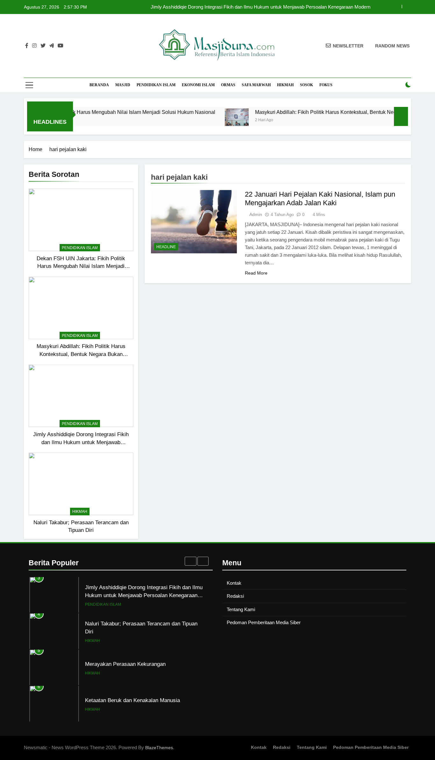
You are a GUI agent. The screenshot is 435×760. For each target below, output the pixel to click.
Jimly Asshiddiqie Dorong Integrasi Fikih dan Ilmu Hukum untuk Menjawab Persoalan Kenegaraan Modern (260, 7)
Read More (256, 272)
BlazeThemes (159, 747)
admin (255, 214)
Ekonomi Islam (198, 85)
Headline (166, 247)
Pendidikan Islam (156, 85)
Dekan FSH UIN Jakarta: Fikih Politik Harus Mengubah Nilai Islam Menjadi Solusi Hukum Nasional (81, 266)
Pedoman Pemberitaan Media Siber (264, 622)
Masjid (122, 85)
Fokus (325, 85)
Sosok (306, 85)
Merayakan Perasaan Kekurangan (125, 664)
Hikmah (285, 85)
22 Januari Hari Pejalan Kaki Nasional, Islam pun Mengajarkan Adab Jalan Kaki (320, 198)
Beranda (99, 85)
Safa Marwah (256, 85)
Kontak (234, 583)
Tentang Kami (241, 609)
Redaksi (235, 596)
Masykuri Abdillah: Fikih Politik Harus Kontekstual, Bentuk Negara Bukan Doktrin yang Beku (81, 354)
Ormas (228, 85)
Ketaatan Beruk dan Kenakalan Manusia (132, 700)
